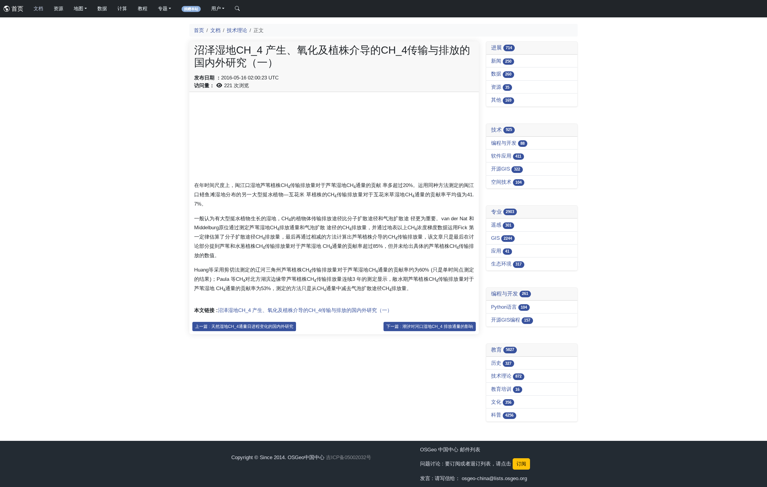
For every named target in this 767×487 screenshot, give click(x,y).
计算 (122, 8)
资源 (58, 8)
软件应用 (506, 156)
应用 (500, 251)
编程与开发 (508, 143)
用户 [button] (216, 8)
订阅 (521, 463)
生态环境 (506, 264)
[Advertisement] (334, 139)
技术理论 (237, 30)
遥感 (501, 225)
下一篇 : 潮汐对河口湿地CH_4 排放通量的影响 (429, 326)
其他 (501, 100)
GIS (501, 238)
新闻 (501, 61)
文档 (38, 8)
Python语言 (509, 307)
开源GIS (505, 169)
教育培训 (505, 389)
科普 (502, 415)
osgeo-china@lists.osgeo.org (494, 478)
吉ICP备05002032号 (348, 457)
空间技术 (506, 182)
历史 (501, 363)
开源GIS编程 (510, 320)
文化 (501, 402)
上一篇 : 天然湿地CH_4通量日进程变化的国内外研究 (244, 326)
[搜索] (237, 8)
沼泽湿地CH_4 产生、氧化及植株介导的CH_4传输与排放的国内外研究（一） (305, 310)
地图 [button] (78, 8)
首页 (16, 8)
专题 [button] (162, 8)
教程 (142, 8)
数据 (102, 8)
